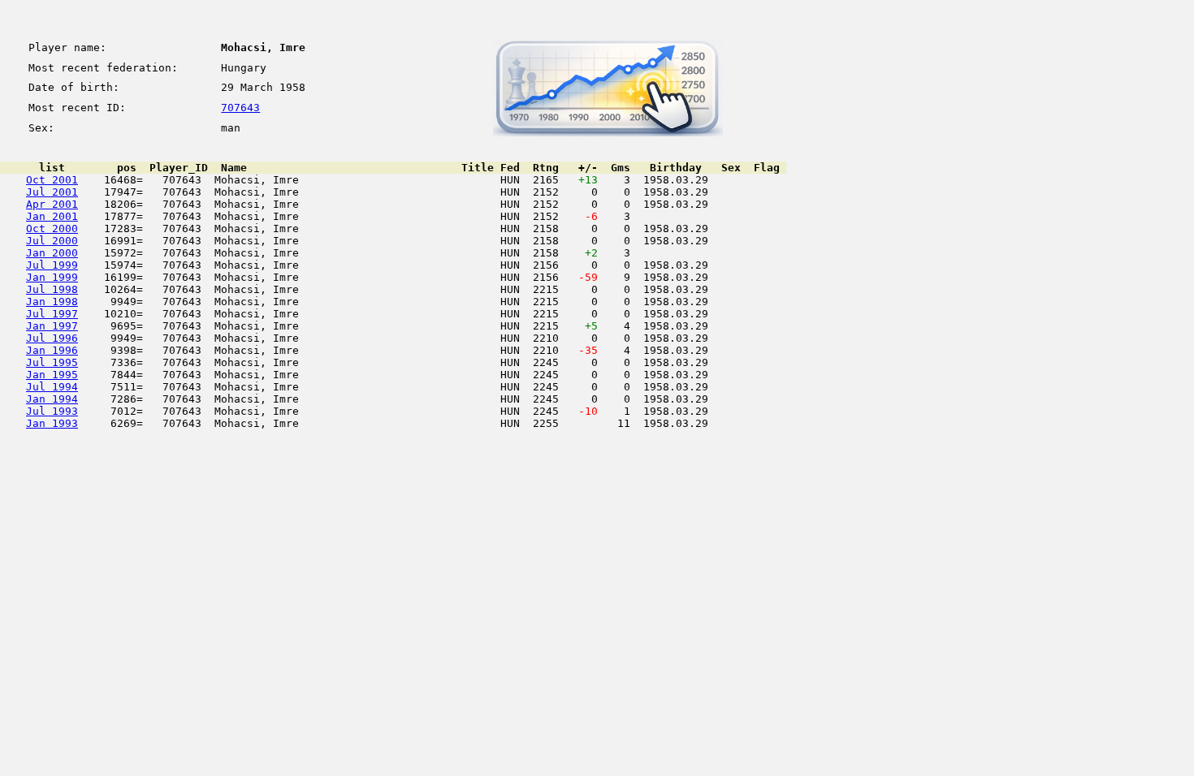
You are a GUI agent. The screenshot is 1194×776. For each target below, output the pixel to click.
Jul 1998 (52, 289)
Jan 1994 (52, 399)
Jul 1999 (52, 265)
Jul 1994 (52, 387)
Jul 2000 (52, 241)
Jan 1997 (52, 326)
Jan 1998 (52, 301)
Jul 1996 (52, 338)
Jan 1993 (52, 423)
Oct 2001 (52, 180)
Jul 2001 (52, 192)
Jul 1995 (52, 362)
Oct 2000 (52, 228)
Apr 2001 (52, 204)
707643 (240, 107)
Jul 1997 (52, 314)
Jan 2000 (52, 253)
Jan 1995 (52, 375)
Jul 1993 (52, 411)
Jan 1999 (52, 277)
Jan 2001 (52, 216)
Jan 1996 (52, 350)
